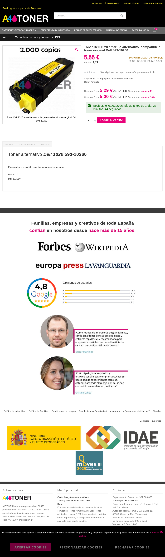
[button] (77, 52)
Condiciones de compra (64, 411)
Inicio (5, 37)
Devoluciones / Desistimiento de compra (99, 411)
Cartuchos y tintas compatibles (73, 497)
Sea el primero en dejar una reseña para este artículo (127, 72)
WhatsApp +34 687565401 (126, 500)
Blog (59, 504)
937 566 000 (97, 3)
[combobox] (90, 15)
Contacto (144, 421)
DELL (58, 37)
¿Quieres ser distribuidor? (136, 411)
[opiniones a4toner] (82, 353)
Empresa (156, 421)
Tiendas (157, 411)
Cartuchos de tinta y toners (32, 37)
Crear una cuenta (153, 3)
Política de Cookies (38, 411)
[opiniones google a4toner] (82, 311)
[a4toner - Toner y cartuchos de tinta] (25, 18)
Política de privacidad (14, 411)
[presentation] (9, 143)
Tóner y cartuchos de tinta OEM (73, 500)
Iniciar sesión (131, 3)
